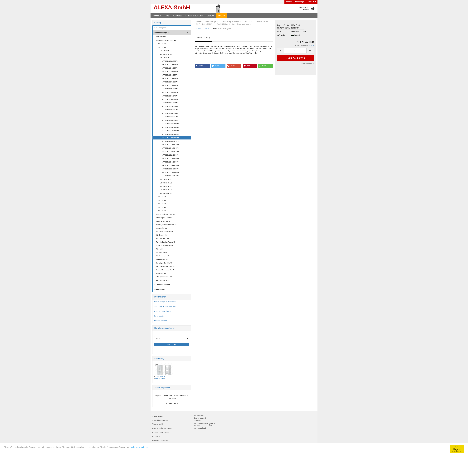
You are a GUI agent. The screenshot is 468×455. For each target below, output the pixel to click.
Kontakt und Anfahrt (194, 16)
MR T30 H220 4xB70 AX (170, 92)
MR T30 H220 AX (166, 57)
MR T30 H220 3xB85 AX (170, 110)
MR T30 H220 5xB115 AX (170, 152)
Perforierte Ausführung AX (165, 266)
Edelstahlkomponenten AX (165, 270)
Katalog (221, 16)
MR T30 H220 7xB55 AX (170, 78)
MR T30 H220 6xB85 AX (170, 120)
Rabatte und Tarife (160, 320)
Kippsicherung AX (162, 238)
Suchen (289, 2)
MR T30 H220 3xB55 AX (170, 64)
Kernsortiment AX (162, 37)
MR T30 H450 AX (166, 193)
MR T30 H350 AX (166, 186)
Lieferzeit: (281, 35)
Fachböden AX (161, 228)
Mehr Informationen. (140, 447)
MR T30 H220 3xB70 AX (170, 89)
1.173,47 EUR (172, 403)
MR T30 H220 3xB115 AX (170, 144)
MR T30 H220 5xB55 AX (170, 71)
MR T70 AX (162, 207)
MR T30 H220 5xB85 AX (170, 117)
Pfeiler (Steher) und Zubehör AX (167, 224)
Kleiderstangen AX (162, 256)
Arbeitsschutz (159, 289)
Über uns (210, 16)
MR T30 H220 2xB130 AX (170, 155)
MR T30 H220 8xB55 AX (170, 82)
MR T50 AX (162, 200)
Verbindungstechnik (162, 284)
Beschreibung (203, 37)
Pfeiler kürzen (160, 376)
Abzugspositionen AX (164, 277)
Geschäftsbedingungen (160, 420)
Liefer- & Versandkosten (162, 311)
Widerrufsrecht (157, 424)
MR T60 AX (162, 204)
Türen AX (159, 249)
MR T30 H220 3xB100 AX (170, 127)
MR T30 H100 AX (166, 51)
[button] (202, 66)
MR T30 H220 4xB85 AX (170, 113)
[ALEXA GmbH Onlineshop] (178, 8)
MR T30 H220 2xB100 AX (170, 124)
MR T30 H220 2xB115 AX (170, 141)
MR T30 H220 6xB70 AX (170, 99)
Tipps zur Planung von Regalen (165, 306)
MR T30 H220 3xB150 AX (170, 172)
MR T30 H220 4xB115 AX (170, 148)
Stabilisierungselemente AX (166, 231)
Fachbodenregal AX (162, 33)
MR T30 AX (162, 47)
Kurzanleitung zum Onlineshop (165, 302)
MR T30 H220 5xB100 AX (170, 134)
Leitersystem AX (162, 259)
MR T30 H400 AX (166, 190)
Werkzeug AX (161, 273)
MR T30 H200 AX (166, 54)
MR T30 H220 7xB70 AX (170, 103)
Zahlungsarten (159, 316)
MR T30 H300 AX (166, 183)
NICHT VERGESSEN (163, 221)
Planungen (177, 16)
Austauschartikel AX (163, 280)
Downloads (157, 16)
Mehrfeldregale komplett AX (166, 40)
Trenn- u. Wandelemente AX (166, 245)
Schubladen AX (161, 252)
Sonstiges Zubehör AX (164, 263)
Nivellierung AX (161, 235)
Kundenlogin (299, 2)
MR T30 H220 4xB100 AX (170, 131)
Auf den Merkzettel (307, 63)
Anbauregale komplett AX (165, 218)
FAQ (167, 16)
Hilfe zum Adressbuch (160, 440)
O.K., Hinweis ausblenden (457, 449)
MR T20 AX (162, 44)
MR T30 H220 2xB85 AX (170, 106)
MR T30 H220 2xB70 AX (170, 85)
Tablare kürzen (160, 378)
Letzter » (207, 29)
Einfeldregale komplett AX (165, 214)
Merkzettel (312, 2)
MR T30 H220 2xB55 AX (170, 61)
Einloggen (171, 344)
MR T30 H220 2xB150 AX (170, 169)
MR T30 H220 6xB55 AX (170, 75)
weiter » (199, 29)
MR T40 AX (162, 197)
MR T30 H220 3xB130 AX (170, 158)
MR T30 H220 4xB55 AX (170, 68)
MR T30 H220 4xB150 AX (170, 176)
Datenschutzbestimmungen (162, 428)
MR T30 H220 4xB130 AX (170, 162)
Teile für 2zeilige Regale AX (165, 242)
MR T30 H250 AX (166, 179)
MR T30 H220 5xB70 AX (170, 96)
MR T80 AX (162, 211)
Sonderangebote (160, 28)
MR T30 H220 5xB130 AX (170, 165)
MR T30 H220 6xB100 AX (170, 138)
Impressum (156, 436)
